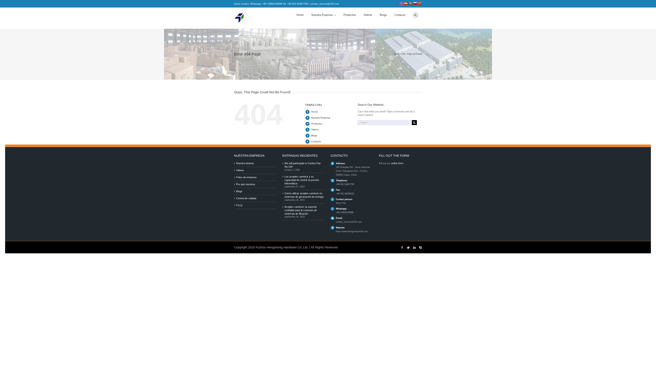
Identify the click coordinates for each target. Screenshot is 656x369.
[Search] (415, 15)
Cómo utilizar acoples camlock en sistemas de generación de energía (304, 195)
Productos (316, 123)
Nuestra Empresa (320, 117)
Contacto (316, 141)
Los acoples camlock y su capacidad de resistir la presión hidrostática (301, 180)
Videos (315, 129)
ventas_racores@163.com (325, 3)
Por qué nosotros (245, 184)
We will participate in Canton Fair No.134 (302, 165)
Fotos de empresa (246, 177)
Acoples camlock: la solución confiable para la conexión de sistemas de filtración (300, 210)
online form (397, 163)
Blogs (314, 135)
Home (314, 111)
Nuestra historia (245, 163)
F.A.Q (239, 205)
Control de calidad (246, 198)
